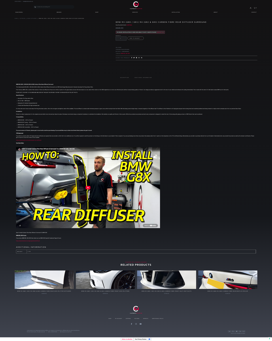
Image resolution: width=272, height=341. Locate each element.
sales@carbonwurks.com (28, 1)
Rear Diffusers (32, 18)
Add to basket (135, 38)
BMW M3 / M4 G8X (125, 53)
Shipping (128, 318)
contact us (160, 32)
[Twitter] (134, 58)
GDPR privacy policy (157, 318)
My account (118, 318)
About (216, 12)
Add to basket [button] (107, 279)
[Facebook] (131, 58)
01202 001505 (18, 1)
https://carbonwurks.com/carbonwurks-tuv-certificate (28, 140)
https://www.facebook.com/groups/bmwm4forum (28, 240)
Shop (96, 12)
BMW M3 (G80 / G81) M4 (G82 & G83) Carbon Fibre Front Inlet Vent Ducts (167, 291)
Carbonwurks (125, 51)
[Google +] (139, 58)
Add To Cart (45, 279)
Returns (137, 318)
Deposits (145, 318)
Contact (254, 12)
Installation (176, 12)
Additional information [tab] (143, 77)
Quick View (41, 279)
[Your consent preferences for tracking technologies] (269, 338)
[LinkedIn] (141, 58)
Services (135, 12)
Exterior (22, 18)
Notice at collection (127, 339)
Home (16, 18)
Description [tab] (124, 77)
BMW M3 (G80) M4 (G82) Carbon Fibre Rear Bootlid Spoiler (228, 291)
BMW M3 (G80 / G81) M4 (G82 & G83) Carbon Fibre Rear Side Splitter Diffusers (44, 291)
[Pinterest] (136, 58)
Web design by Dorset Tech (66, 331)
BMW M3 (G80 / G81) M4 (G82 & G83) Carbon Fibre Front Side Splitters (105, 291)
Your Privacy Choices (140, 339)
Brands (59, 12)
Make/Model (19, 12)
